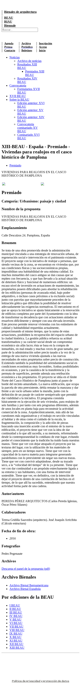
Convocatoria (17, 85)
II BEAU (15, 609)
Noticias (14, 57)
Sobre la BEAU (19, 99)
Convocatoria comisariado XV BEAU (27, 128)
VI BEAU (15, 623)
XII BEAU (16, 644)
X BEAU (15, 637)
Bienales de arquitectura (20, 11)
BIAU (8, 21)
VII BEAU (16, 626)
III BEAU (15, 612)
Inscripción (45, 43)
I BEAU (14, 605)
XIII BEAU (16, 647)
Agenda (8, 43)
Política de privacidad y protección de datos (40, 681)
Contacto (9, 50)
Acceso (43, 47)
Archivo (26, 43)
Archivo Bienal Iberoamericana (28, 585)
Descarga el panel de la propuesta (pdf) (26, 568)
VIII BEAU (16, 630)
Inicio (42, 50)
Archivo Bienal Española (25, 588)
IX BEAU (15, 633)
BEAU (8, 17)
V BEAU (15, 619)
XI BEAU (15, 640)
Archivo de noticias (29, 61)
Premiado (15, 165)
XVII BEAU (17, 96)
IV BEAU (15, 616)
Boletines (26, 50)
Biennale (10, 25)
